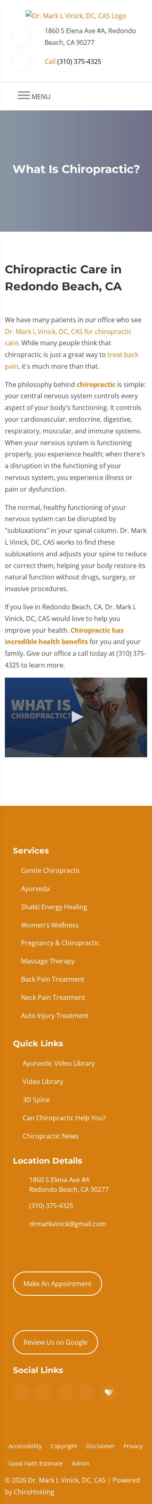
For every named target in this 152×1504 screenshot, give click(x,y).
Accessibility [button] (25, 1446)
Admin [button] (81, 1463)
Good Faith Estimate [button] (36, 1463)
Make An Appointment (58, 1283)
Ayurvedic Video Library (59, 1063)
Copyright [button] (64, 1446)
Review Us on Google (56, 1342)
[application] (76, 717)
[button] (76, 717)
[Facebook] (43, 1392)
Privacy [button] (133, 1446)
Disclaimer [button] (100, 1446)
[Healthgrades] (109, 1392)
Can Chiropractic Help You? (64, 1117)
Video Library (43, 1081)
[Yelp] (65, 1392)
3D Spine (36, 1099)
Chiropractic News (51, 1136)
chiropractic (96, 384)
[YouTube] (87, 1392)
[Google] (21, 1392)
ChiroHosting (34, 1491)
